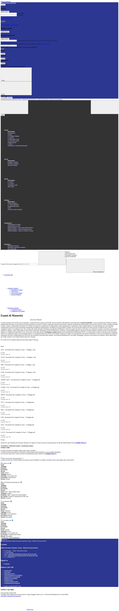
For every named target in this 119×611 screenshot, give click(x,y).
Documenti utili (70, 253)
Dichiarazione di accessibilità (12, 577)
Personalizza (4, 446)
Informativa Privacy (9, 573)
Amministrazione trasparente (12, 583)
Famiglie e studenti (71, 255)
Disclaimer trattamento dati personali (11, 596)
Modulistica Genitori (16, 290)
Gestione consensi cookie (11, 581)
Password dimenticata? (7, 18)
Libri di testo (14, 291)
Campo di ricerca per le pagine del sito (11, 264)
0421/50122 (10, 552)
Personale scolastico (13, 308)
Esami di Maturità (16, 294)
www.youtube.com (6, 520)
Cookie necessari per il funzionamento (11, 458)
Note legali (7, 572)
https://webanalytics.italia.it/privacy (10, 482)
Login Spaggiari (45, 44)
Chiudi (3, 53)
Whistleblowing (8, 580)
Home (68, 252)
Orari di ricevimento (16, 293)
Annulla (3, 97)
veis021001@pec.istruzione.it (22, 555)
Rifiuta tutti (15, 446)
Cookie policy (8, 570)
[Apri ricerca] (104, 107)
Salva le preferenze (14, 537)
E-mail (19, 40)
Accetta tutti (27, 446)
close (2, 115)
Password (19, 15)
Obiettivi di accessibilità (10, 578)
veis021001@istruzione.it (22, 554)
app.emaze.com (5, 463)
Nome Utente (21, 13)
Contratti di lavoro (16, 309)
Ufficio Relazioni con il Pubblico (13, 575)
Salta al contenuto (5, 1)
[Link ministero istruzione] (8, 3)
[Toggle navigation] (14, 107)
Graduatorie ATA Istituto (18, 311)
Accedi (3, 4)
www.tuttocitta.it (5, 501)
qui (37, 340)
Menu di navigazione (98, 271)
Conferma (9, 97)
